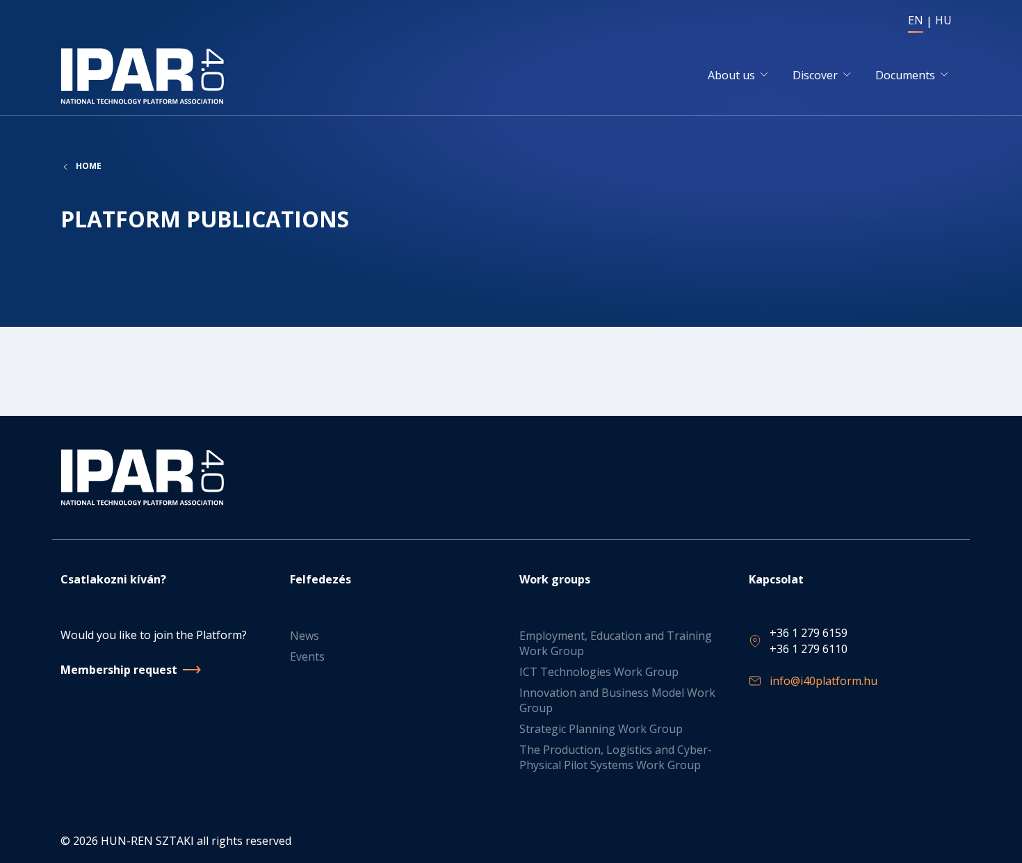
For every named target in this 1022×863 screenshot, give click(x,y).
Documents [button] (905, 75)
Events (307, 656)
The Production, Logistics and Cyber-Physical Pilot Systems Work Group (615, 757)
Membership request (118, 669)
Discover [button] (815, 75)
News (304, 635)
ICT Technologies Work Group (599, 671)
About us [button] (731, 75)
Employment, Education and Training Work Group (615, 643)
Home (89, 166)
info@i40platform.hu (823, 680)
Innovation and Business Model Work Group (617, 700)
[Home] (144, 76)
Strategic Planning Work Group (601, 728)
